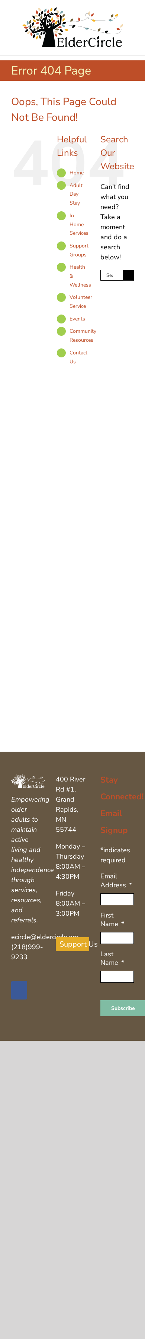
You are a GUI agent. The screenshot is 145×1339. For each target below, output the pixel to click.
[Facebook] (19, 990)
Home (77, 172)
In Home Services (79, 224)
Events (77, 318)
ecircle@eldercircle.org (45, 936)
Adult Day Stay (76, 194)
